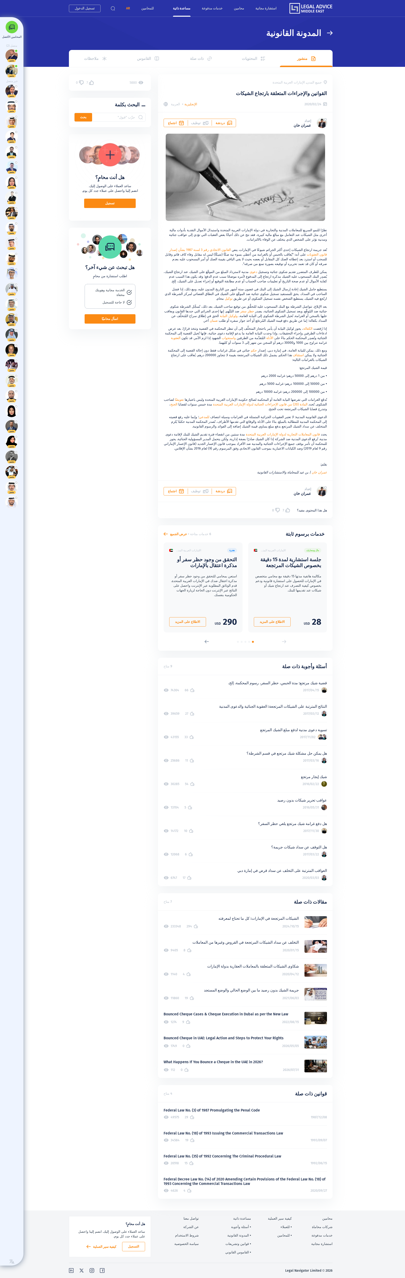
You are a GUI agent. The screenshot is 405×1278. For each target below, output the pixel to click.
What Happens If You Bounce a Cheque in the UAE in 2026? (213, 1062)
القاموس (144, 58)
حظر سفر (247, 311)
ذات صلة (197, 58)
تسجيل (110, 203)
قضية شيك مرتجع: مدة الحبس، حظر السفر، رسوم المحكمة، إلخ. (277, 683)
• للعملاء (286, 1227)
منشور (302, 58)
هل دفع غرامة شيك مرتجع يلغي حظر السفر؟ (292, 823)
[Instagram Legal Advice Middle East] (92, 1270)
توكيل (228, 298)
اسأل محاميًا (110, 318)
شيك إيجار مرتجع (314, 777)
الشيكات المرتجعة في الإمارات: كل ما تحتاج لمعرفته (258, 918)
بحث (83, 117)
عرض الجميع (178, 534)
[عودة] (327, 33)
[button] (128, 8)
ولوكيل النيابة (229, 316)
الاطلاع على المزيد (272, 622)
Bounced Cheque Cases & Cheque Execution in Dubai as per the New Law (226, 1014)
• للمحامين (284, 1235)
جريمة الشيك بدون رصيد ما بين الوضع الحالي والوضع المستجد (251, 990)
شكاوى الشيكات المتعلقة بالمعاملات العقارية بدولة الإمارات (253, 966)
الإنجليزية (190, 104)
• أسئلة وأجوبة (241, 1227)
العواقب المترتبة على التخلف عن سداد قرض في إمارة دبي (282, 870)
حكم (254, 350)
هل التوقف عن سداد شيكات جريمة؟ (299, 847)
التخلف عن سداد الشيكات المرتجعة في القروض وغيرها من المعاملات (245, 942)
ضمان (214, 320)
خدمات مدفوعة (212, 8)
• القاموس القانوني (238, 1252)
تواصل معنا (191, 1218)
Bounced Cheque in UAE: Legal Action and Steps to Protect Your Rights (224, 1038)
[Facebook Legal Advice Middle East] (102, 1270)
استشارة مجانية (266, 8)
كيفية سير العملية (104, 1246)
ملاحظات (91, 58)
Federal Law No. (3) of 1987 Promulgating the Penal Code (212, 1110)
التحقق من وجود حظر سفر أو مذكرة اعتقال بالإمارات (207, 562)
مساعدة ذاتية (182, 8)
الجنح (173, 404)
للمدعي (204, 417)
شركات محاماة (322, 1227)
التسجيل (133, 1246)
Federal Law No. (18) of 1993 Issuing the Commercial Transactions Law (223, 1133)
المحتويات (249, 58)
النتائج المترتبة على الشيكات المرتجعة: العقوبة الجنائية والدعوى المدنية (273, 706)
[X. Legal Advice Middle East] (81, 1270)
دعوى (253, 271)
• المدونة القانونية (239, 1235)
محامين (239, 8)
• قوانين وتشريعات (238, 1243)
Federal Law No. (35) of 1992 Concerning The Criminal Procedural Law (222, 1156)
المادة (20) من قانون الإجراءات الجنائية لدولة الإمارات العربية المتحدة (260, 404)
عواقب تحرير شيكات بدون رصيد (302, 800)
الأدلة (269, 338)
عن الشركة (191, 1227)
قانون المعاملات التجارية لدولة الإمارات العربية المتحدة (283, 434)
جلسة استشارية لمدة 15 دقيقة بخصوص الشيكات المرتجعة (290, 562)
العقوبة (175, 338)
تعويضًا (179, 399)
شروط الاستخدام (187, 1235)
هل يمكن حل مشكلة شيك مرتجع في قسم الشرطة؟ (287, 753)
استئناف (298, 355)
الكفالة (307, 328)
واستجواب (229, 338)
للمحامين (147, 8)
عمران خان (302, 125)
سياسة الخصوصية (186, 1243)
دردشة (220, 123)
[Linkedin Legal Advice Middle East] (71, 1270)
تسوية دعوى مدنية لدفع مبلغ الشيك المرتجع (293, 730)
